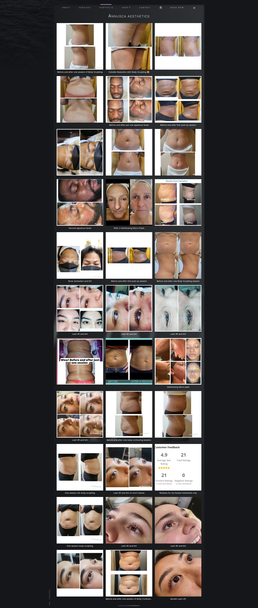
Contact (145, 7)
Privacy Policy (49, 594)
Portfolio (106, 7)
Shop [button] (125, 7)
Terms (49, 603)
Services (85, 7)
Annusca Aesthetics (129, 16)
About (66, 7)
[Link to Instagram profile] (194, 7)
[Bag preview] (161, 7)
